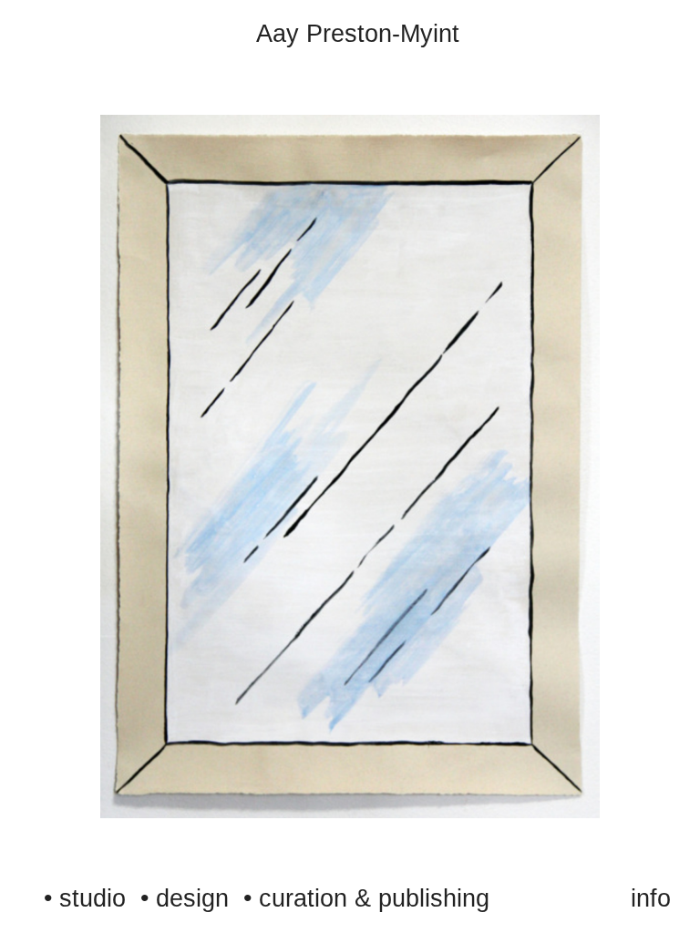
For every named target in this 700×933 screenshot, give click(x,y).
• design (184, 898)
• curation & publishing (366, 898)
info (651, 898)
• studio (85, 898)
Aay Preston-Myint (357, 33)
